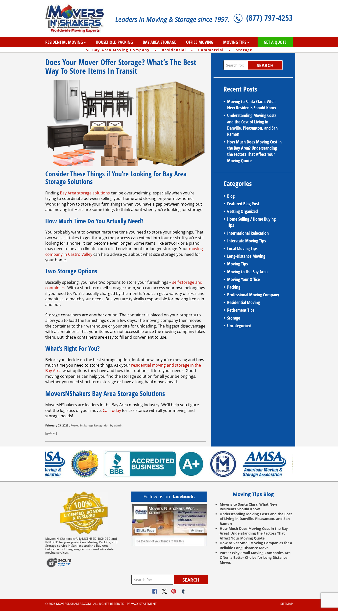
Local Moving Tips (242, 248)
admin (118, 425)
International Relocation (248, 233)
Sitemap (286, 604)
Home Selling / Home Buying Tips (251, 222)
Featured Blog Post (243, 204)
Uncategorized (239, 326)
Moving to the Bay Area (247, 272)
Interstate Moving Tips (246, 241)
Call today (112, 410)
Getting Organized (242, 211)
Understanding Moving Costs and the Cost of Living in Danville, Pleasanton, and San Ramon (252, 124)
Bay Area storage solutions (85, 193)
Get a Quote (275, 42)
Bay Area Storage (159, 42)
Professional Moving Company (253, 295)
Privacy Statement (142, 604)
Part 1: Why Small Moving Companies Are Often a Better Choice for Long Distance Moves (255, 557)
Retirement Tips (240, 310)
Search (265, 65)
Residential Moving (64, 42)
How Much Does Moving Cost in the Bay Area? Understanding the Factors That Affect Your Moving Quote (254, 151)
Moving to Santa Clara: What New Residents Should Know (251, 104)
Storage (88, 425)
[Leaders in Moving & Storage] (76, 18)
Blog (231, 196)
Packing (233, 287)
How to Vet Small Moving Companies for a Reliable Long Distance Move (256, 545)
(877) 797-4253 (269, 17)
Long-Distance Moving (246, 256)
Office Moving (199, 42)
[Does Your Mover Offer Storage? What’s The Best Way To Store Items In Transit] (125, 122)
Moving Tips (234, 42)
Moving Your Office (243, 279)
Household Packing (114, 42)
